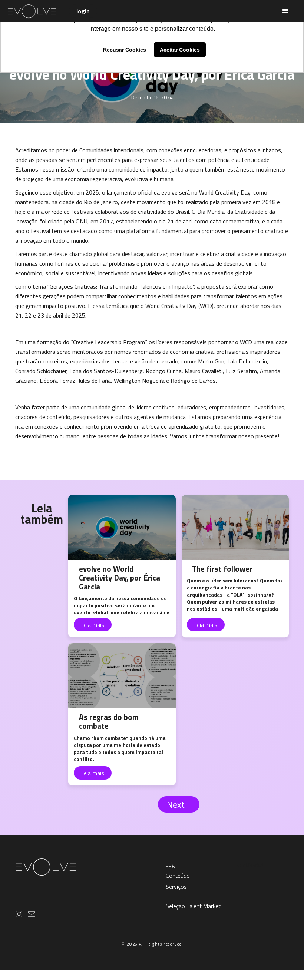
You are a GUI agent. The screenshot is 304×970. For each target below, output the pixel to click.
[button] (285, 11)
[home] (38, 11)
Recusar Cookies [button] (124, 50)
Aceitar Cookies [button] (180, 50)
